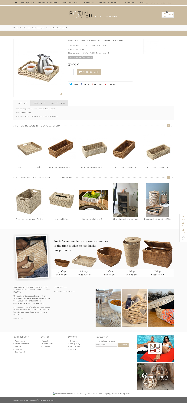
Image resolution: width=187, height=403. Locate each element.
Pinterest (111, 84)
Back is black (27, 2)
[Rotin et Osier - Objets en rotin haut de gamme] (93, 14)
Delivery (72, 349)
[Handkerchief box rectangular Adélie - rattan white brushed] (61, 200)
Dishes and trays (70, 2)
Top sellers (45, 346)
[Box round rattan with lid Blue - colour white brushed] (157, 200)
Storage (17, 346)
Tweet (75, 84)
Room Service (25, 28)
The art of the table (47, 2)
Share (86, 84)
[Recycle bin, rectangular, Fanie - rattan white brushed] (157, 148)
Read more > (18, 318)
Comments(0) (58, 103)
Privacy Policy (74, 344)
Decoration (129, 2)
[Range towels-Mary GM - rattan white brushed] (93, 200)
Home (15, 28)
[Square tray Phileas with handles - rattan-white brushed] (29, 148)
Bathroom (89, 2)
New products (47, 344)
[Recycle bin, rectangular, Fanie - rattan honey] (125, 148)
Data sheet (39, 103)
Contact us (72, 341)
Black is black (19, 352)
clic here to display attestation (122, 393)
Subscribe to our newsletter (106, 341)
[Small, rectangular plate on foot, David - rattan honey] (61, 148)
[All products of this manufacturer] (155, 46)
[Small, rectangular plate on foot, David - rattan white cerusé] (93, 148)
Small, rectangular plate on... (61, 167)
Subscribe (123, 345)
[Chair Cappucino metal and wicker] (125, 200)
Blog (142, 2)
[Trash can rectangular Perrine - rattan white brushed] (29, 200)
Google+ (98, 84)
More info (22, 103)
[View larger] (61, 94)
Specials (44, 341)
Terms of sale (74, 346)
